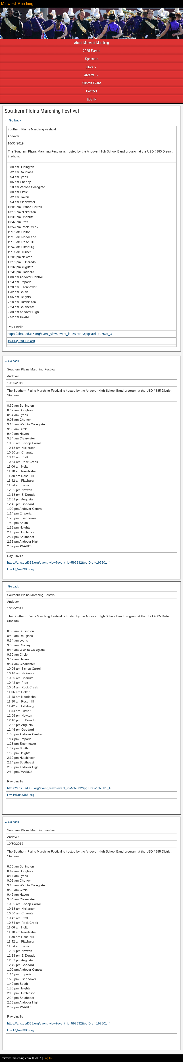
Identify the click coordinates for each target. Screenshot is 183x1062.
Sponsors (91, 59)
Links (89, 67)
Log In (48, 1058)
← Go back (13, 120)
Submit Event (91, 83)
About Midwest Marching (91, 43)
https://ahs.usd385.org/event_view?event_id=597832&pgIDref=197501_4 (60, 334)
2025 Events (91, 51)
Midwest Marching (17, 3)
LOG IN (91, 99)
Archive (89, 75)
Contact (91, 91)
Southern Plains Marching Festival (42, 111)
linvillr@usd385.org (21, 341)
